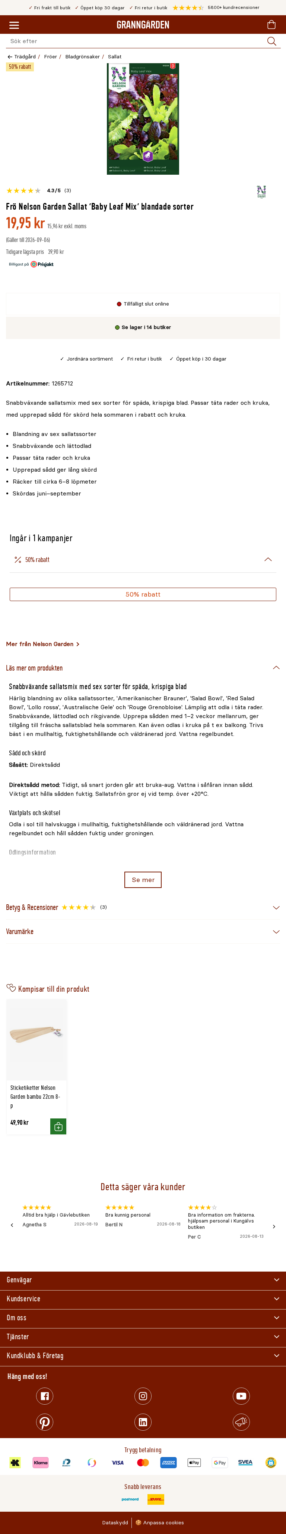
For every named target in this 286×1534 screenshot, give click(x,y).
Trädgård (25, 57)
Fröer (50, 57)
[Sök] (272, 41)
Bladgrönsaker (82, 57)
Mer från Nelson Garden (39, 643)
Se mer (143, 880)
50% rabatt (143, 594)
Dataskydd (115, 1523)
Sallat (114, 57)
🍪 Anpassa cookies (159, 1523)
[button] (216, 8)
